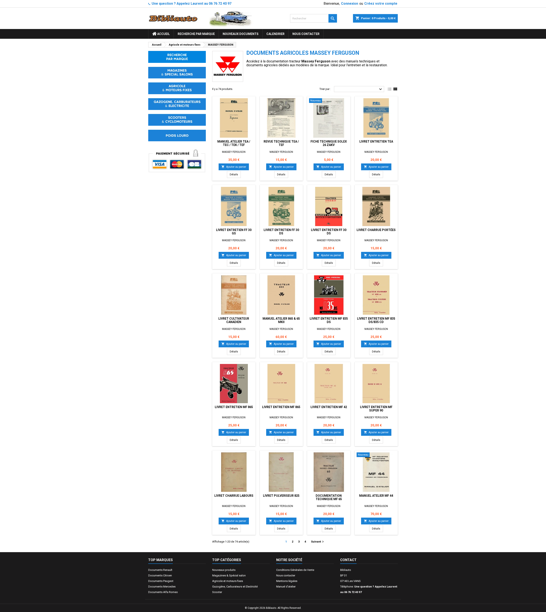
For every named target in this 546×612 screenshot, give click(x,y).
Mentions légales (286, 581)
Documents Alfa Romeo (163, 592)
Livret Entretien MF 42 (329, 407)
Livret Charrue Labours (233, 495)
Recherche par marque (196, 34)
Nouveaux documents (240, 34)
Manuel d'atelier (286, 586)
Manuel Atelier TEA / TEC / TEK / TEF (233, 143)
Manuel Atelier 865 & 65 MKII (281, 320)
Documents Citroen (160, 575)
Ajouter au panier (233, 166)
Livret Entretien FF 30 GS (233, 231)
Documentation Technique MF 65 (329, 497)
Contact (348, 560)
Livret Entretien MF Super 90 (376, 408)
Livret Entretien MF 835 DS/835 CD (376, 320)
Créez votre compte (380, 3)
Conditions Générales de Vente (295, 570)
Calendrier (275, 34)
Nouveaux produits (223, 570)
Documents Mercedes (162, 586)
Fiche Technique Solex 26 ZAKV (329, 143)
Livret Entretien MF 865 (234, 407)
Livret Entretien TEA (376, 141)
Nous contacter (305, 34)
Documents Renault (160, 570)
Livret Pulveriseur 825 (281, 495)
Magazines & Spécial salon (229, 575)
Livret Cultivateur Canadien (233, 320)
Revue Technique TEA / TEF (281, 143)
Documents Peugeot (160, 581)
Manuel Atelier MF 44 (376, 495)
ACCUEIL (163, 34)
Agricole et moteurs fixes (227, 581)
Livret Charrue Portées (376, 230)
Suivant (318, 542)
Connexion (349, 3)
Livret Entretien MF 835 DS (329, 320)
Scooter (217, 592)
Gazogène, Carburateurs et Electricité (235, 586)
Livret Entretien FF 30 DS (281, 231)
